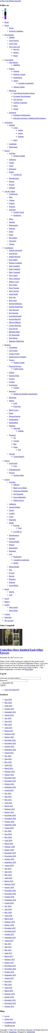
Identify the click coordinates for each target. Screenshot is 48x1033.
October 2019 (9, 859)
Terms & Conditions (16, 31)
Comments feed (10, 1022)
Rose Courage (14, 288)
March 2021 (8, 806)
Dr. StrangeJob (14, 335)
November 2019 (10, 856)
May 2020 (8, 837)
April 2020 (8, 840)
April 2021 (8, 803)
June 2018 (8, 909)
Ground (16, 441)
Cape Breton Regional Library (24, 93)
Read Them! (13, 611)
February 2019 (9, 884)
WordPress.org (9, 1026)
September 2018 (10, 900)
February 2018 (9, 922)
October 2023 (9, 709)
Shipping (12, 426)
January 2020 (9, 850)
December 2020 (10, 815)
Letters (6, 605)
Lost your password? (11, 690)
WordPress (13, 1032)
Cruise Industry (18, 456)
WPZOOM (31, 1032)
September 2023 (10, 712)
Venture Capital (18, 363)
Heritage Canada (19, 74)
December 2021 (10, 778)
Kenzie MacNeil (15, 319)
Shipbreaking (13, 419)
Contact (7, 614)
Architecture (13, 194)
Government (8, 60)
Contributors (8, 248)
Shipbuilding (13, 423)
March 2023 (8, 731)
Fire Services (18, 99)
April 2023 (8, 728)
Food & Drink (14, 376)
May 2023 (8, 725)
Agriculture (8, 122)
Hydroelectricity (14, 470)
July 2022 (7, 756)
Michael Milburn (15, 322)
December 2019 (10, 853)
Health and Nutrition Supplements (25, 394)
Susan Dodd (13, 294)
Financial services (15, 366)
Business (7, 345)
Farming (12, 125)
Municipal (12, 91)
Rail (14, 444)
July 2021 (7, 793)
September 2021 (10, 787)
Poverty (11, 185)
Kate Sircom (13, 329)
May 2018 (8, 912)
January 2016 (9, 997)
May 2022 (8, 762)
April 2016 (8, 988)
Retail (11, 413)
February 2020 (9, 847)
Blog (10, 197)
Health (11, 172)
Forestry (12, 379)
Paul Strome (13, 338)
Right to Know (18, 500)
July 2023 (7, 718)
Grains (20, 133)
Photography (13, 225)
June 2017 (8, 947)
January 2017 (9, 963)
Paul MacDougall (15, 316)
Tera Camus (13, 275)
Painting (12, 222)
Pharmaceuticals (14, 416)
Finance (12, 360)
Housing (12, 538)
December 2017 (10, 928)
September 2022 (10, 750)
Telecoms (16, 428)
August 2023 (9, 715)
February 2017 (9, 959)
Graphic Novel (18, 212)
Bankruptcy (17, 557)
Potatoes (21, 136)
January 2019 (9, 887)
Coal (15, 466)
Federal (11, 69)
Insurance (12, 391)
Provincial (12, 113)
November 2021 (10, 781)
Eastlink (21, 431)
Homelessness (14, 178)
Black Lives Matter (20, 488)
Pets (10, 570)
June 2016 (8, 981)
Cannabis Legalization (26, 83)
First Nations (13, 62)
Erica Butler (13, 260)
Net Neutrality (18, 494)
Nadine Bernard (14, 257)
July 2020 (7, 831)
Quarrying (17, 406)
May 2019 (8, 875)
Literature (12, 210)
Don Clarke (13, 285)
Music (11, 219)
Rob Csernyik (14, 291)
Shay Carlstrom (14, 279)
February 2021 (9, 809)
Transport (12, 435)
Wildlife (12, 37)
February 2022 (9, 771)
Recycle (16, 49)
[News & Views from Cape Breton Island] (10, 1)
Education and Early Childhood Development (29, 118)
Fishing (11, 372)
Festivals (12, 206)
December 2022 (10, 740)
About (6, 25)
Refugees (12, 579)
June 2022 (8, 759)
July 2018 (7, 906)
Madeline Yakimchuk (16, 341)
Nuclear (12, 473)
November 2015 (10, 1003)
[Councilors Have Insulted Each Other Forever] (11, 645)
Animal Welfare (14, 507)
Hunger (11, 181)
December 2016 (10, 966)
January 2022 (9, 775)
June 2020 (8, 834)
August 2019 (9, 865)
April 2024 (8, 706)
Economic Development (21, 96)
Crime (11, 166)
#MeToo (16, 485)
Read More (29, 669)
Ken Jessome (13, 313)
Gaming (12, 382)
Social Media (13, 585)
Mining (11, 401)
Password (3, 680)
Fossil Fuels (13, 463)
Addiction (12, 160)
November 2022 (10, 743)
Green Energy (14, 40)
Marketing (12, 398)
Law (10, 554)
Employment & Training (17, 357)
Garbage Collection (20, 103)
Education (12, 169)
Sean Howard (14, 310)
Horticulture (13, 147)
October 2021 (9, 784)
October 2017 (9, 934)
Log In (3, 685)
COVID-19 (17, 175)
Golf (10, 595)
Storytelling (13, 238)
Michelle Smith (14, 332)
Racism (11, 576)
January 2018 (9, 925)
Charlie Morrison (15, 326)
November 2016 (10, 969)
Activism (12, 153)
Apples (20, 130)
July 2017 (7, 944)
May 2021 (8, 800)
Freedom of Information (21, 115)
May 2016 (8, 984)
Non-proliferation (19, 497)
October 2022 (9, 746)
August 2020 (9, 828)
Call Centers (13, 351)
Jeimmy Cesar (14, 282)
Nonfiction (17, 215)
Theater (11, 244)
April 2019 (8, 878)
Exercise (16, 525)
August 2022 (9, 753)
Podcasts (12, 228)
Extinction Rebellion (20, 491)
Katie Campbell (14, 269)
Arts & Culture (9, 191)
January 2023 (9, 737)
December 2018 (10, 891)
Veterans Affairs (19, 87)
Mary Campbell (14, 272)
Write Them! (13, 607)
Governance (13, 385)
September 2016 (10, 975)
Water (15, 447)
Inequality (12, 551)
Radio (11, 235)
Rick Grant (13, 300)
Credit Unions (18, 369)
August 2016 (9, 978)
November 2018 (10, 894)
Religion (12, 188)
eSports (11, 592)
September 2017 (10, 937)
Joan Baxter (13, 253)
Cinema (11, 200)
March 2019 (8, 881)
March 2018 (8, 919)
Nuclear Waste (18, 475)
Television (12, 241)
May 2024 (8, 703)
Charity (11, 163)
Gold (15, 403)
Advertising (13, 347)
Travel (6, 599)
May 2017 (8, 950)
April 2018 (8, 916)
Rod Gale (12, 297)
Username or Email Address (10, 678)
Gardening (12, 144)
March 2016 (8, 991)
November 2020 (10, 818)
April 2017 (8, 953)
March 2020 (8, 844)
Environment (9, 35)
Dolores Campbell (15, 263)
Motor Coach (13, 410)
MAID (15, 563)
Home (6, 22)
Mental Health (14, 567)
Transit (15, 109)
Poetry (11, 232)
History (7, 602)
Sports (6, 589)
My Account (8, 620)
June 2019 (8, 872)
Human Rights (14, 542)
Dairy (15, 140)
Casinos (16, 388)
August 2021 (9, 790)
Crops (15, 128)
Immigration (17, 78)
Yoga (20, 528)
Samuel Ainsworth (15, 250)
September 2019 (10, 862)
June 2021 (8, 797)
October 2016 (9, 972)
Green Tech (13, 44)
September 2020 (10, 825)
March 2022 (8, 768)
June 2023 (8, 721)
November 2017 (10, 931)
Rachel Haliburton (15, 304)
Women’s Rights (19, 156)
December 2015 (10, 1000)
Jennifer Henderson (16, 307)
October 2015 (9, 1006)
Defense (16, 71)
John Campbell (14, 266)
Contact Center (14, 354)
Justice (15, 81)
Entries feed (8, 1019)
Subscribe (7, 617)
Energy (7, 461)
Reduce (16, 52)
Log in (6, 1016)
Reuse (15, 56)
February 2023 (9, 734)
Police (15, 106)
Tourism (12, 454)
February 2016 (9, 994)
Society (7, 151)
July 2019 (7, 869)
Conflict (12, 513)
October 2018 (9, 897)
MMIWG (16, 65)
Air (14, 438)
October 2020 (9, 822)
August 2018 (9, 903)
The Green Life (14, 47)
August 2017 (9, 941)
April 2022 (8, 765)
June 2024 (8, 699)
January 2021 (9, 812)
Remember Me (8, 683)
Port (19, 450)
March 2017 (8, 956)
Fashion (12, 203)
